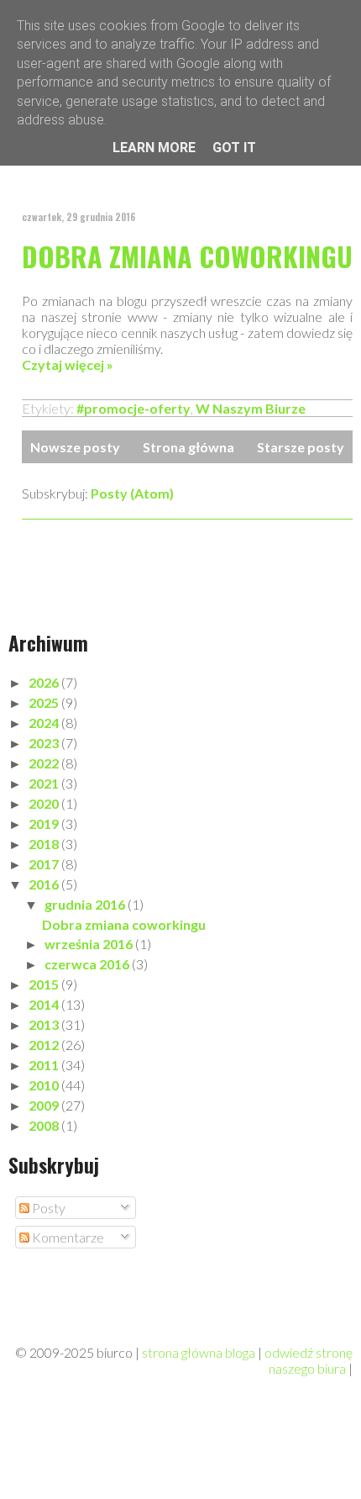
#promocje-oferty (133, 408)
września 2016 (89, 944)
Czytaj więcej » (67, 364)
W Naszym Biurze (251, 408)
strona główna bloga (198, 1352)
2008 (45, 1125)
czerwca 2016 (88, 964)
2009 (45, 1105)
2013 (45, 1024)
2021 (45, 783)
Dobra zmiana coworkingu (187, 256)
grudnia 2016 (86, 904)
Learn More (154, 148)
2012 (45, 1045)
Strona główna (188, 447)
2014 (45, 1004)
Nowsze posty (75, 447)
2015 (45, 984)
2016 (45, 884)
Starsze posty (300, 447)
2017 (45, 864)
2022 (45, 763)
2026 (45, 682)
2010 (45, 1085)
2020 (45, 803)
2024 (45, 723)
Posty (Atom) (132, 493)
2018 (45, 844)
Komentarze (66, 1237)
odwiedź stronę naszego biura (308, 1360)
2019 (45, 823)
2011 (45, 1065)
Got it (234, 148)
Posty (47, 1208)
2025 (45, 702)
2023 (45, 743)
